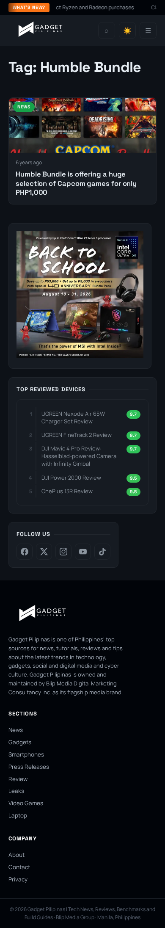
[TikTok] (102, 552)
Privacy (18, 879)
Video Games (25, 803)
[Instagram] (63, 552)
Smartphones (26, 754)
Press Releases (28, 767)
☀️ (127, 30)
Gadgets (19, 742)
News (15, 730)
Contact (19, 867)
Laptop (17, 815)
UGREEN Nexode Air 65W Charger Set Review (73, 417)
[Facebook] (24, 552)
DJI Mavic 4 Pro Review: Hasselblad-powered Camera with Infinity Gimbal (78, 456)
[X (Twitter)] (44, 552)
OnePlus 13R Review (67, 491)
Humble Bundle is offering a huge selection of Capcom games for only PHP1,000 (76, 183)
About (16, 855)
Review (18, 779)
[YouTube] (83, 552)
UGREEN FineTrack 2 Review (76, 435)
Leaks (16, 791)
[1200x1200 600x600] (79, 355)
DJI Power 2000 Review (71, 477)
